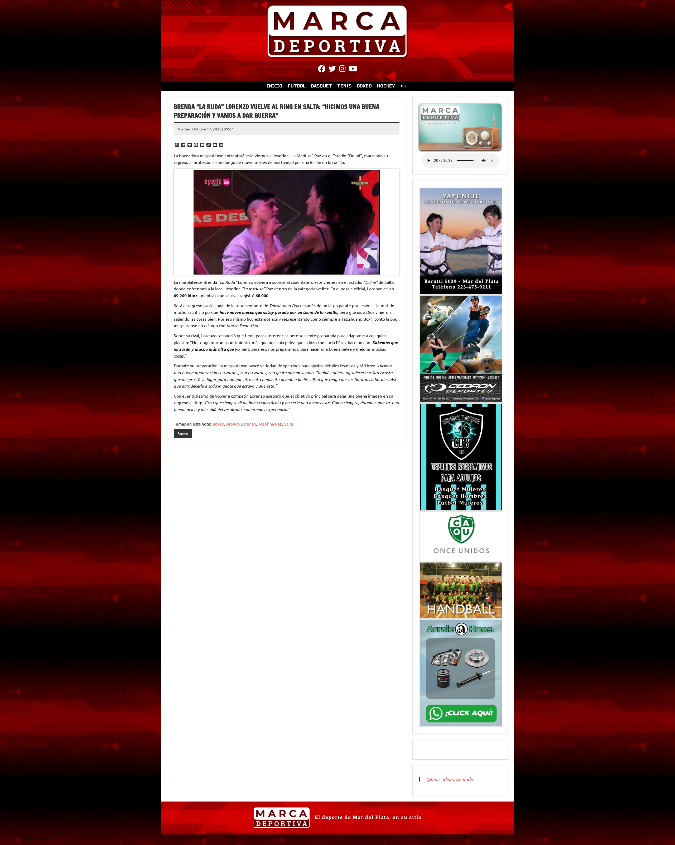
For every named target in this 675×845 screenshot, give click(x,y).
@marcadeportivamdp (449, 779)
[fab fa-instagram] (342, 69)
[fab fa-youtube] (353, 69)
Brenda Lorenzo (241, 423)
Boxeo (218, 423)
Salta (288, 423)
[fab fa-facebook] (321, 69)
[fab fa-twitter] (332, 69)
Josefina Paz (270, 423)
